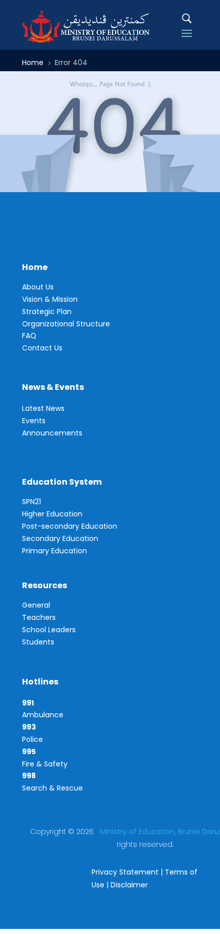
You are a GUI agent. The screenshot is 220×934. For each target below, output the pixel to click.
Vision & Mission (50, 299)
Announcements (52, 433)
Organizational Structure (66, 324)
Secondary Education (60, 538)
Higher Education (52, 514)
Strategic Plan (47, 311)
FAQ (29, 335)
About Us (38, 287)
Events (34, 421)
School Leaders (49, 630)
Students (38, 642)
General (36, 605)
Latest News (43, 408)
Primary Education (54, 551)
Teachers (39, 617)
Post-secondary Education (69, 526)
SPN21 (31, 501)
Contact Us (42, 348)
